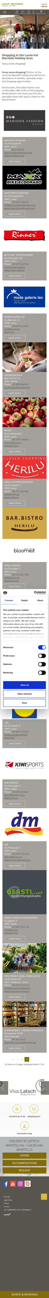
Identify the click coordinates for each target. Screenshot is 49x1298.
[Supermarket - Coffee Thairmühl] (24, 1014)
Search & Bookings (24, 1294)
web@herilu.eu (11, 494)
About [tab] (40, 600)
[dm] (24, 824)
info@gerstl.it (11, 929)
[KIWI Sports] (24, 763)
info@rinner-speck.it (14, 267)
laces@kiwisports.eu (14, 794)
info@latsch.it (33, 1116)
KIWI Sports (11, 782)
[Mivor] (24, 412)
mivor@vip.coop (12, 442)
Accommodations (24, 1163)
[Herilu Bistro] (24, 534)
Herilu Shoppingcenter (18, 482)
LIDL (6, 722)
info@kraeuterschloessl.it (17, 988)
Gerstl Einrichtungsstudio (21, 917)
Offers (24, 1155)
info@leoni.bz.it (12, 329)
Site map (7, 1197)
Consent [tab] (9, 600)
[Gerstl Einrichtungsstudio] (24, 892)
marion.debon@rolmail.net (18, 152)
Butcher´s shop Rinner (18, 254)
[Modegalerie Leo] (24, 296)
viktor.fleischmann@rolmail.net (20, 1042)
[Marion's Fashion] (24, 120)
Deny (24, 703)
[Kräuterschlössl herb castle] (24, 958)
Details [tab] (24, 600)
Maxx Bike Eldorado (16, 192)
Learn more (15, 161)
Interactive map (24, 1133)
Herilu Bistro (12, 565)
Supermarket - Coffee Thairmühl (24, 1030)
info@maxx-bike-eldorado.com (20, 205)
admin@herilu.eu (13, 856)
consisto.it (7, 1214)
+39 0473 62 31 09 (17, 1116)
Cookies (6, 1206)
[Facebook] (5, 1184)
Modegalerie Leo (14, 316)
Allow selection (24, 694)
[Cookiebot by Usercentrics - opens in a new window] (34, 593)
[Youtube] (13, 1184)
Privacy (6, 1203)
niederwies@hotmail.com (17, 387)
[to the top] (44, 1197)
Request (24, 1170)
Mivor (8, 430)
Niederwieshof (13, 375)
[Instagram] (20, 1184)
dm (6, 844)
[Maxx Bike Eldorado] (24, 178)
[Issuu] (28, 1184)
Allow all (24, 685)
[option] (24, 32)
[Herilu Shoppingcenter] (24, 467)
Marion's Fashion (15, 140)
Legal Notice (8, 1200)
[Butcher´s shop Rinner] (24, 234)
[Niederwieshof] (24, 357)
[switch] (42, 656)
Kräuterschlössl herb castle (22, 976)
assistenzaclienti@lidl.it (16, 734)
